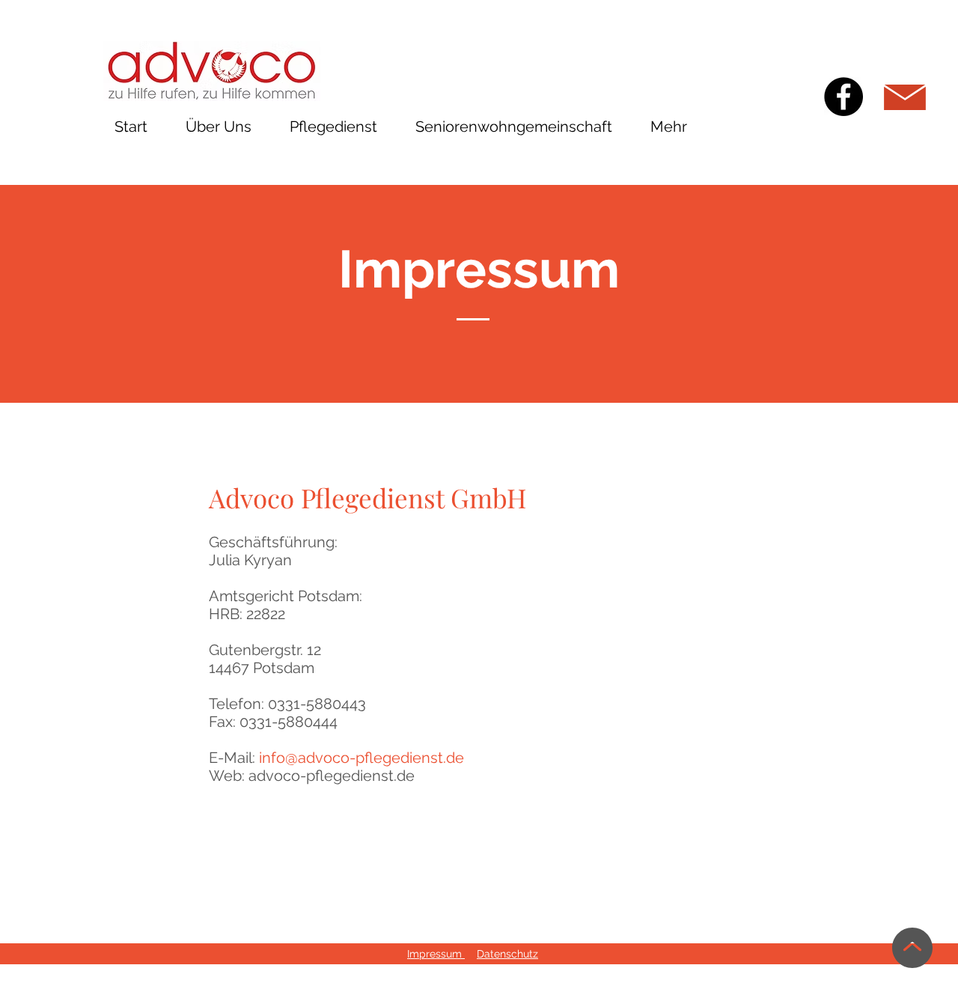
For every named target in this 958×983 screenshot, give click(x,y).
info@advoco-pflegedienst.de (361, 758)
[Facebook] (843, 96)
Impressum (436, 954)
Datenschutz (507, 954)
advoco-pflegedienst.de (331, 776)
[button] (334, 126)
